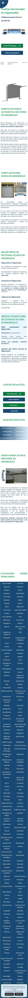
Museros (7, 730)
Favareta (20, 834)
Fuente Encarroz (20, 745)
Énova (20, 941)
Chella (6, 786)
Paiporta (20, 613)
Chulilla (20, 967)
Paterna (20, 587)
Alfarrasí (20, 902)
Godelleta (20, 772)
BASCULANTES (7, 428)
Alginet (20, 657)
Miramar (20, 837)
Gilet (20, 800)
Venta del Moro (20, 876)
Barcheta (6, 861)
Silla (20, 632)
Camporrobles (6, 886)
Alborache (7, 937)
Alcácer (7, 681)
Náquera (20, 730)
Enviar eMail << (14, 405)
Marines (20, 864)
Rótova (20, 895)
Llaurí (7, 899)
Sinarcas (6, 914)
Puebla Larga (7, 742)
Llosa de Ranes (20, 749)
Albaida (7, 705)
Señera (20, 917)
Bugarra (7, 967)
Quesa (20, 976)
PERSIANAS (20, 431)
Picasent (7, 638)
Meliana (7, 672)
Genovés (20, 786)
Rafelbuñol (7, 697)
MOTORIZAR (6, 435)
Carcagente (6, 617)
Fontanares (6, 941)
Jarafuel (20, 958)
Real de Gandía (20, 827)
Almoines (20, 831)
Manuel (7, 800)
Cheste (20, 688)
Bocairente (20, 736)
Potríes (6, 953)
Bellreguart (20, 742)
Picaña (20, 663)
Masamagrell (7, 650)
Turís (20, 709)
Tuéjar (20, 899)
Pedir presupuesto (12, 53)
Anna (7, 790)
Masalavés (20, 855)
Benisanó (6, 834)
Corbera (20, 765)
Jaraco (20, 712)
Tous (7, 917)
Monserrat (7, 719)
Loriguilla (6, 911)
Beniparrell (7, 843)
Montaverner (7, 852)
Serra (7, 783)
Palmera (20, 937)
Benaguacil (6, 669)
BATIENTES (20, 428)
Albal (20, 647)
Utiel (20, 660)
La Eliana (20, 643)
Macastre (6, 902)
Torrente (20, 583)
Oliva (7, 607)
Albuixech (20, 754)
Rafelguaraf (6, 810)
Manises (7, 600)
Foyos (20, 700)
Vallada (7, 765)
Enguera (7, 715)
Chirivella (6, 597)
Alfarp (6, 883)
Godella (20, 653)
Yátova (6, 827)
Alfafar (20, 623)
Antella (6, 867)
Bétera (6, 627)
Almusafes (7, 688)
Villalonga (7, 745)
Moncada (20, 620)
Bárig (20, 883)
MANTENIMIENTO (7, 438)
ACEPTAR (19, 994)
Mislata (6, 590)
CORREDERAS (7, 431)
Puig (6, 684)
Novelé (6, 971)
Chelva (20, 846)
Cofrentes (20, 944)
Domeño (20, 983)
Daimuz (7, 778)
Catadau (20, 793)
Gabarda (20, 914)
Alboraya (6, 620)
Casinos (20, 803)
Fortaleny (6, 944)
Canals (6, 653)
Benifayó (6, 660)
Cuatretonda (7, 806)
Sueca (20, 603)
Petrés (20, 947)
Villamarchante (7, 691)
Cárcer (6, 831)
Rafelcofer (20, 871)
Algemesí (20, 607)
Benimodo (7, 824)
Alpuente (20, 964)
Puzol (7, 643)
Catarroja (6, 610)
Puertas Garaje (2, 63)
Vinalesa (20, 783)
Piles (20, 790)
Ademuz (7, 876)
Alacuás (20, 597)
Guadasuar (6, 712)
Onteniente (20, 593)
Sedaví (6, 675)
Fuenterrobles (6, 980)
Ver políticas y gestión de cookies (14, 991)
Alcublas (7, 964)
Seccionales (6, 583)
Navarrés (20, 769)
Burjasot (7, 593)
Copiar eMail (14, 411)
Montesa (20, 880)
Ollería (20, 684)
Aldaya (6, 603)
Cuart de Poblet (20, 610)
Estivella (20, 911)
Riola (20, 852)
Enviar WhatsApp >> (10, 46)
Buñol (20, 672)
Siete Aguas (6, 892)
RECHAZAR (9, 994)
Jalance (7, 932)
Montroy (20, 806)
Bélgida (20, 980)
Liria (20, 617)
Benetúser (20, 650)
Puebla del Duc (6, 803)
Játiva (20, 600)
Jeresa (20, 824)
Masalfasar (20, 843)
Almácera (20, 697)
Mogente (20, 733)
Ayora (20, 715)
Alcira (20, 590)
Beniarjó (20, 861)
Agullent (20, 813)
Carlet (6, 647)
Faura (7, 769)
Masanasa (20, 681)
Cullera (6, 613)
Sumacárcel (6, 905)
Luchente (20, 796)
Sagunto (7, 587)
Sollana (7, 733)
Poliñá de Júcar (20, 810)
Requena (6, 623)
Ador (20, 892)
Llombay (7, 796)
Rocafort (20, 705)
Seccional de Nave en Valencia (13, 63)
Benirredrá (7, 864)
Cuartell (7, 880)
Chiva (7, 657)
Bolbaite (20, 867)
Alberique (20, 669)
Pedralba (6, 793)
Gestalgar (7, 976)
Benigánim (7, 709)
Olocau (6, 895)
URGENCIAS (20, 438)
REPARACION (20, 435)
